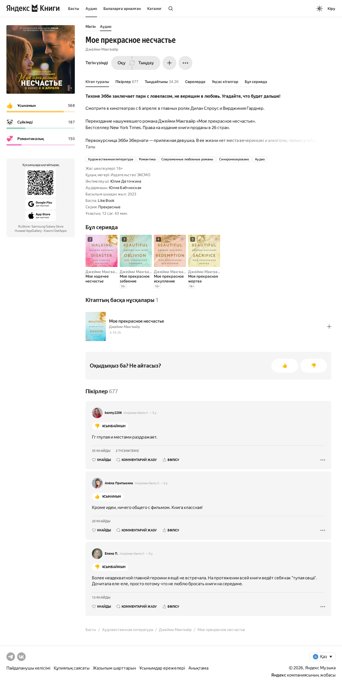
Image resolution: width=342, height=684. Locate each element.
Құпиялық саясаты (72, 668)
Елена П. (111, 553)
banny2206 (113, 413)
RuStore (24, 226)
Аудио (91, 8)
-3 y (153, 413)
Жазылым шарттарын (114, 668)
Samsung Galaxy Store (47, 226)
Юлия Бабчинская (125, 188)
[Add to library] (329, 326)
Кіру (331, 8)
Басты (73, 8)
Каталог (154, 8)
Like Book (106, 200)
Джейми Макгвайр (102, 49)
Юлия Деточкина (125, 181)
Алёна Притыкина (119, 483)
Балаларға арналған (122, 8)
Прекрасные (109, 207)
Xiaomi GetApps (55, 231)
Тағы (90, 146)
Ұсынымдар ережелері (162, 668)
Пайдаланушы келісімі (28, 668)
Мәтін (91, 26)
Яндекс (278, 675)
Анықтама (198, 668)
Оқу (122, 62)
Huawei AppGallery (28, 231)
